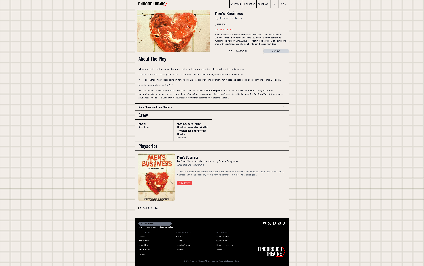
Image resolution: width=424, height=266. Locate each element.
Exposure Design (233, 261)
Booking (178, 240)
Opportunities (221, 240)
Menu (283, 4)
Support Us (249, 4)
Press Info (220, 23)
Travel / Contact (144, 240)
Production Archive (182, 245)
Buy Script (185, 183)
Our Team (141, 254)
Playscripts (179, 249)
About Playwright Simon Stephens (155, 107)
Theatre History (144, 249)
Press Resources (222, 236)
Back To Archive (150, 208)
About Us (141, 236)
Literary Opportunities (224, 245)
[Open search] (274, 4)
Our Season (263, 4)
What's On (236, 4)
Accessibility (143, 245)
